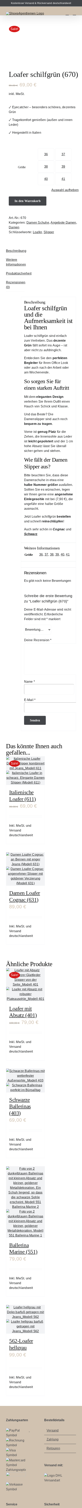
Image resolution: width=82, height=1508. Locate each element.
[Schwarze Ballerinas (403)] (25, 1080)
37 (63, 154)
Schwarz (30, 534)
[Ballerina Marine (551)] (25, 1202)
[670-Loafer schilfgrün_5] (41, 41)
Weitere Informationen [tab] (15, 262)
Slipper (49, 232)
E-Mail (30, 700)
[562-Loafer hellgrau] (25, 1319)
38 (46, 166)
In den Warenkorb (28, 201)
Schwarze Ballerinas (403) (20, 1106)
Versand (53, 1430)
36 (46, 154)
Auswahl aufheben (65, 190)
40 (46, 179)
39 (63, 166)
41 (63, 179)
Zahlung (53, 1439)
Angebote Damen (63, 222)
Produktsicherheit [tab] (15, 273)
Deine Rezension (38, 640)
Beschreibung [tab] (15, 250)
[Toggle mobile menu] (74, 13)
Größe (22, 167)
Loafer (37, 232)
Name (29, 681)
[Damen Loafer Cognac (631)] (25, 869)
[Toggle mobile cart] (67, 13)
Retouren (53, 1448)
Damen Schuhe (37, 222)
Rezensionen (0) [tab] (15, 285)
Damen (14, 227)
